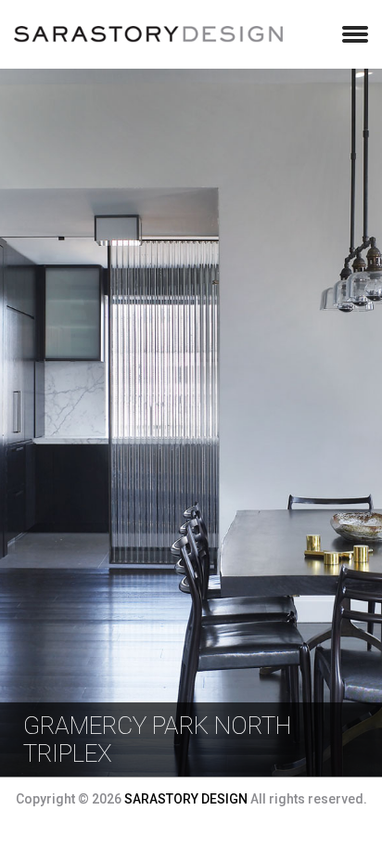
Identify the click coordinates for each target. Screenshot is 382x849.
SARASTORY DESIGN (186, 798)
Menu (355, 34)
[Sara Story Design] (148, 36)
